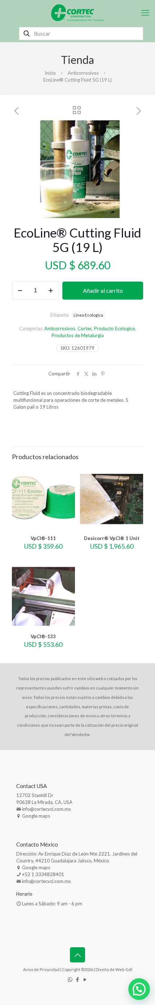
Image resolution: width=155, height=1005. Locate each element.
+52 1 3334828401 (43, 874)
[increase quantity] (50, 290)
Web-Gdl (123, 969)
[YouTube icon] (85, 979)
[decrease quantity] (20, 290)
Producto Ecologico (114, 328)
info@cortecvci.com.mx (46, 809)
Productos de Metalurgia (78, 335)
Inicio (50, 73)
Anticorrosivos (83, 73)
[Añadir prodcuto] (66, 474)
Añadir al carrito (103, 290)
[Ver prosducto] (66, 485)
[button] (130, 132)
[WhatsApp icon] (70, 979)
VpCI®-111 (43, 538)
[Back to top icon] (77, 954)
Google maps (36, 816)
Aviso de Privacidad (41, 969)
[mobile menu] (145, 12)
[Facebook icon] (77, 979)
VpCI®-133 (43, 636)
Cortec (85, 328)
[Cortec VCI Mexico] (77, 13)
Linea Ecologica (88, 314)
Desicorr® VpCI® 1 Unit (112, 538)
